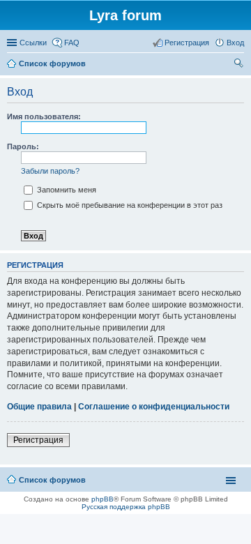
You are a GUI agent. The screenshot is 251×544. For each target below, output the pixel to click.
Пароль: (23, 146)
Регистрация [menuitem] (187, 42)
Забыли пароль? (50, 171)
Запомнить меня (65, 190)
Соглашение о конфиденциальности (153, 406)
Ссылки (33, 42)
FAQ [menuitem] (71, 42)
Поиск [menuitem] (240, 64)
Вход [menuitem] (235, 42)
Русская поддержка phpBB (126, 507)
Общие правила (39, 406)
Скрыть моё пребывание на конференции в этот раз (128, 205)
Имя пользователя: (44, 116)
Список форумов (52, 480)
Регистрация (38, 440)
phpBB (102, 499)
